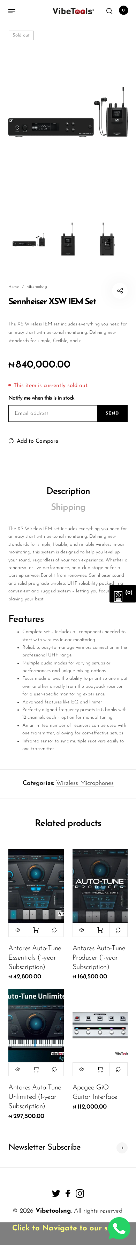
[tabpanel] (68, 112)
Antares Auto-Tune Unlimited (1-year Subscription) (34, 1097)
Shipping (68, 507)
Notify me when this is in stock (41, 398)
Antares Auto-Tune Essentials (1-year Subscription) (34, 958)
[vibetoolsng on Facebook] (68, 1193)
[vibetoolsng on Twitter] (56, 1193)
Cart (123, 10)
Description (68, 491)
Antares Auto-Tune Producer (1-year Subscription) (99, 958)
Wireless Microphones (85, 783)
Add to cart (36, 930)
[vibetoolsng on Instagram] (80, 1193)
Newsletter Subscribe (44, 1147)
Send (112, 413)
